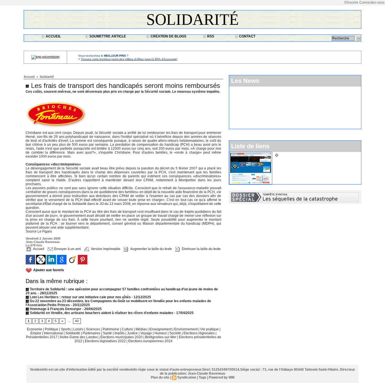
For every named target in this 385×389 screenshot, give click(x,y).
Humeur (161, 333)
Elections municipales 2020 (121, 337)
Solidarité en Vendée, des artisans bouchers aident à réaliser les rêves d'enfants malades (101, 313)
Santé (108, 333)
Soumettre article (107, 36)
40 (77, 321)
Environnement (186, 329)
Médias (142, 329)
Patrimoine (111, 329)
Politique (52, 329)
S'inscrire (351, 3)
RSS (210, 36)
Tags (202, 377)
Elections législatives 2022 (105, 341)
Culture (128, 329)
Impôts (119, 333)
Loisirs (78, 329)
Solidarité (192, 19)
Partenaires (92, 333)
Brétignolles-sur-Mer (161, 337)
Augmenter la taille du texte (150, 249)
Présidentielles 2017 (42, 337)
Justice (133, 333)
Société (175, 333)
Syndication (186, 377)
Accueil (53, 36)
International (54, 333)
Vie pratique (210, 329)
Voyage (146, 333)
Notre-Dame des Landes (79, 337)
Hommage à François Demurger (55, 309)
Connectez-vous (371, 3)
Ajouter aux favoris (48, 270)
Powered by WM (221, 377)
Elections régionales (199, 333)
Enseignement (160, 329)
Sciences (93, 329)
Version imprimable (105, 249)
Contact (246, 36)
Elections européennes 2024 (150, 341)
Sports (66, 329)
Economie (35, 329)
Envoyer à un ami (67, 249)
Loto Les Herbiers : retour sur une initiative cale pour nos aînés (80, 297)
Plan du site (160, 377)
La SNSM (287, 154)
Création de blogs (168, 36)
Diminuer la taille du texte (201, 249)
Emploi (36, 333)
